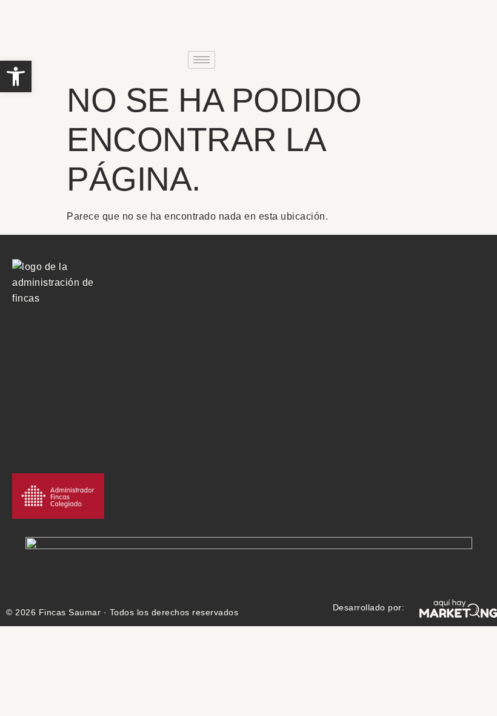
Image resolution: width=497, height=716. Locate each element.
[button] (16, 76)
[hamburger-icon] (201, 60)
